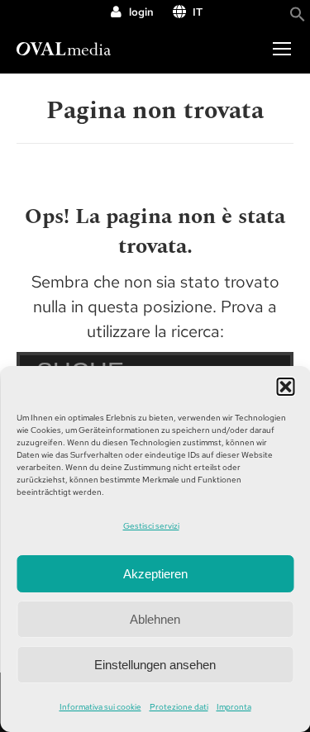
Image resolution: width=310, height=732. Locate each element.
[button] (285, 386)
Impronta (234, 706)
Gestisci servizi (151, 525)
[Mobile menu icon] (281, 48)
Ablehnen (155, 619)
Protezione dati (179, 706)
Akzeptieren (155, 574)
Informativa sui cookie (100, 706)
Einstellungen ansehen (155, 665)
